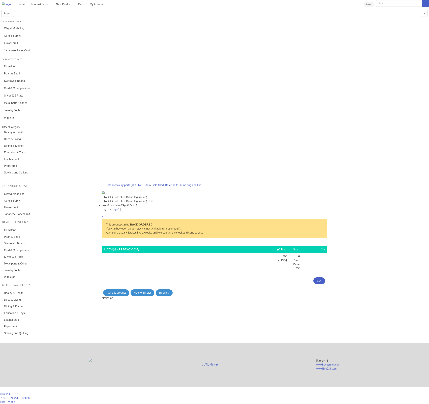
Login (369, 4)
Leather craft (11, 159)
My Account (97, 4)
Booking (164, 292)
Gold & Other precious (17, 88)
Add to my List (142, 292)
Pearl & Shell (12, 73)
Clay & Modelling (14, 28)
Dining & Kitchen (14, 145)
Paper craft (10, 165)
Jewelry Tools (12, 110)
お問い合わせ (210, 364)
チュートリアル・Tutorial (15, 397)
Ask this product (116, 292)
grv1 (117, 209)
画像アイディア (9, 393)
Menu (7, 13)
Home (21, 4)
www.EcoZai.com (326, 368)
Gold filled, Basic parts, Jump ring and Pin (176, 185)
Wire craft (9, 117)
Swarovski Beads (14, 80)
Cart (80, 4)
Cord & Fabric (12, 35)
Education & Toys (14, 152)
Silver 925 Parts (13, 95)
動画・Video (7, 401)
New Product (63, 4)
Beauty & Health (13, 132)
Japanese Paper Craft (17, 50)
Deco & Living (12, 139)
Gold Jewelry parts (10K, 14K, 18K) (129, 185)
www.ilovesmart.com (328, 364)
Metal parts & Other (15, 103)
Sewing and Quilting (16, 172)
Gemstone (10, 66)
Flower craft (11, 43)
